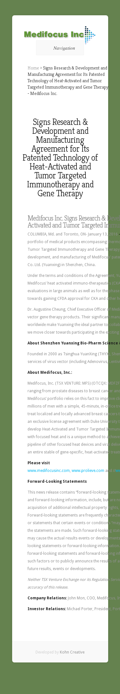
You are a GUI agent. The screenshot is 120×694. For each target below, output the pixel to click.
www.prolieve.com (88, 470)
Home (33, 68)
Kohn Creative (72, 652)
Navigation (64, 48)
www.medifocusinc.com (49, 470)
